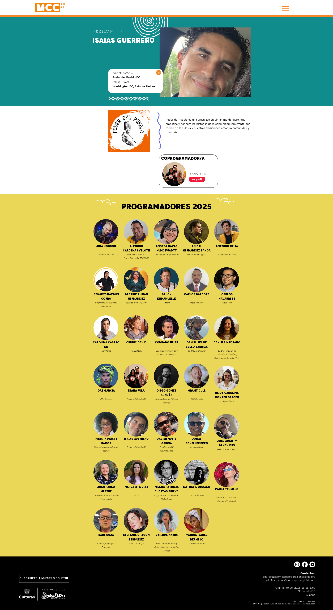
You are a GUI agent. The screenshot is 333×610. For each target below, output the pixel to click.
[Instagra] (158, 72)
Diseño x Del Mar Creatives (303, 601)
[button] (44, 578)
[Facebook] (305, 564)
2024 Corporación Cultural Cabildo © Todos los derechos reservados (284, 604)
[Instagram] (297, 564)
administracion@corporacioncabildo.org (290, 580)
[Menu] (285, 8)
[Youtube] (312, 564)
